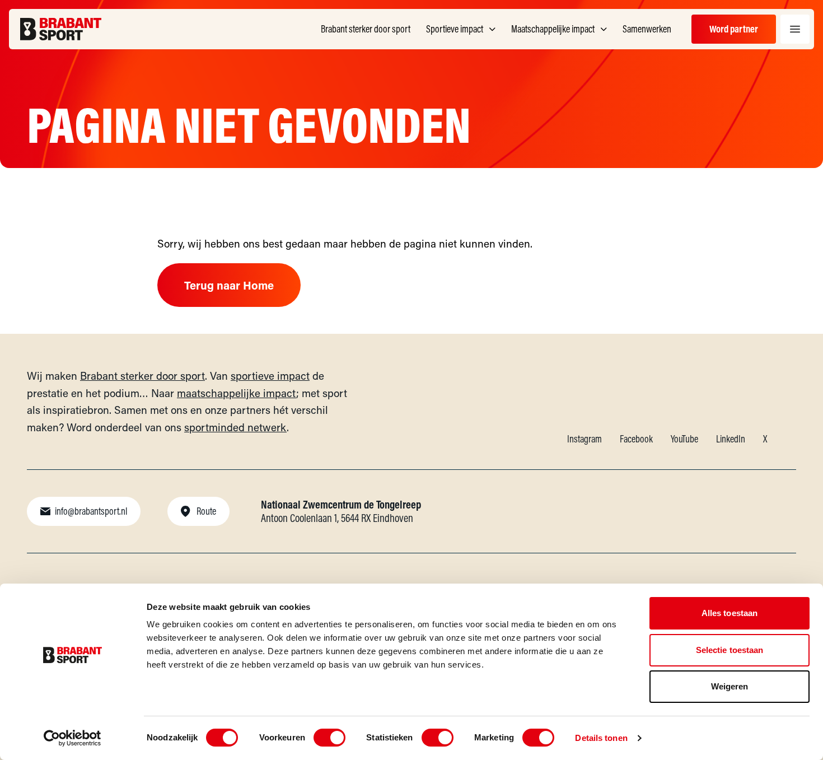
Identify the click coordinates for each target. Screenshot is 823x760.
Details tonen (601, 738)
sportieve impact (270, 376)
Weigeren (730, 686)
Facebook (636, 438)
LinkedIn (730, 438)
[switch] (329, 738)
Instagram (584, 438)
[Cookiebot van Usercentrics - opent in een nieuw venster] (72, 738)
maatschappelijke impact (236, 393)
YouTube (684, 438)
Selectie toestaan (730, 650)
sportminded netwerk (235, 427)
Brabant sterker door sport (142, 376)
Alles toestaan (729, 613)
